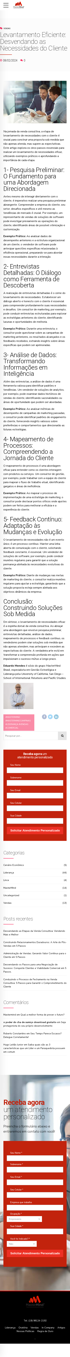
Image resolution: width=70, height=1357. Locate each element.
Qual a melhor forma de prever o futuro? (42, 1014)
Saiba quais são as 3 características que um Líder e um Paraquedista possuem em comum (34, 1048)
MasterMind (9, 887)
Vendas (7, 28)
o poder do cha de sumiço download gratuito (29, 1022)
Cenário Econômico (13, 865)
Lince (6, 880)
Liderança (8, 872)
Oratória (23, 1327)
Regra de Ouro (45, 1331)
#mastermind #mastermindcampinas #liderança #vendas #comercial (18, 722)
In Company (48, 1327)
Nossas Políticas (25, 1331)
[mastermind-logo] (35, 1301)
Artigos (61, 1327)
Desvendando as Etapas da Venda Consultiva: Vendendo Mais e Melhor (34, 932)
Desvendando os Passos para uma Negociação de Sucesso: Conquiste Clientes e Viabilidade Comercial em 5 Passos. (34, 968)
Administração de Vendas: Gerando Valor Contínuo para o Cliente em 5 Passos (34, 955)
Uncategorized (11, 895)
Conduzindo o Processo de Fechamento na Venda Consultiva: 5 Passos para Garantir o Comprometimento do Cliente (35, 983)
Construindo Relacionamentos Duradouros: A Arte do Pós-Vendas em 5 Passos (35, 944)
